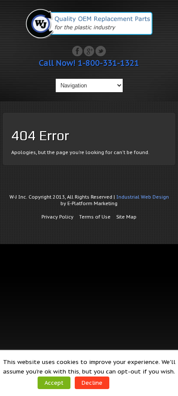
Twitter (100, 51)
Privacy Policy (57, 217)
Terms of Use (95, 217)
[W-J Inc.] (89, 36)
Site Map (126, 217)
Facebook (77, 51)
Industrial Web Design (142, 197)
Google (89, 51)
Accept (54, 382)
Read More (130, 382)
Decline (92, 382)
